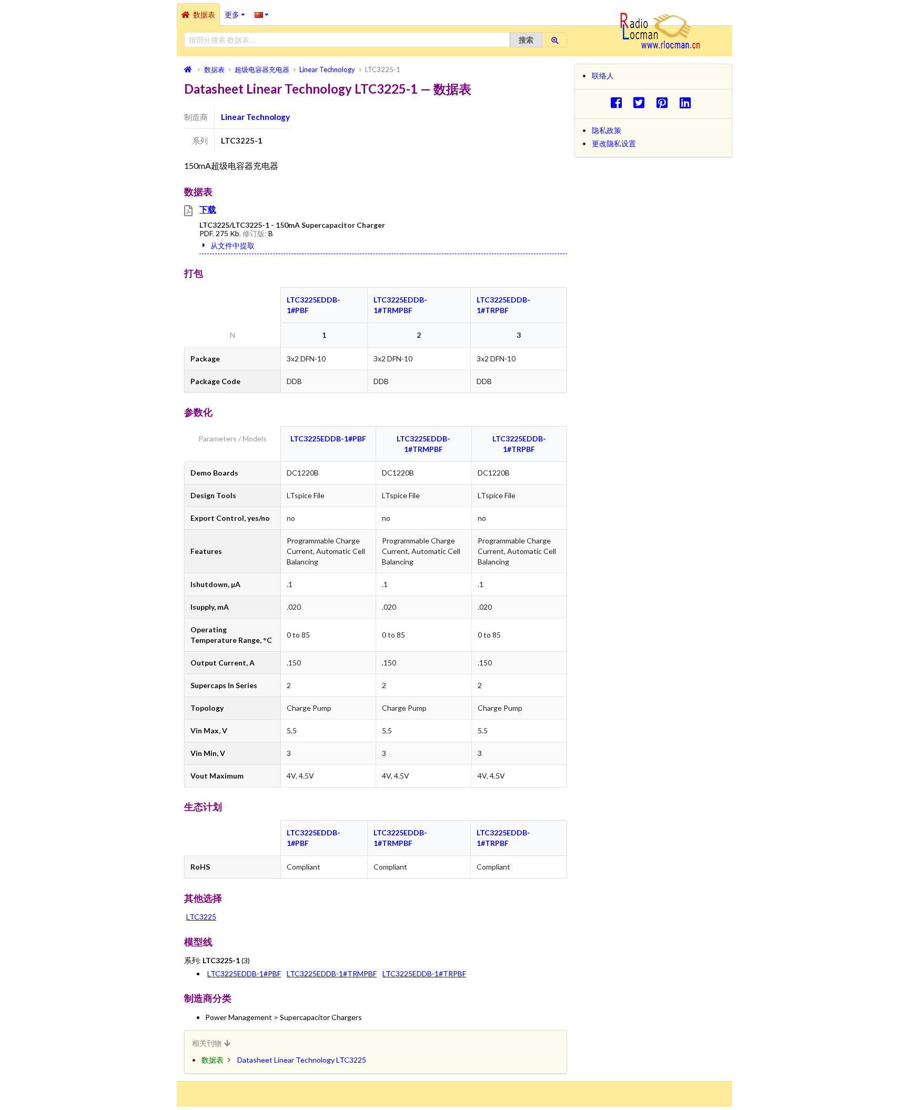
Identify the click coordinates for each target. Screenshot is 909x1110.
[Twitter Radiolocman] (642, 102)
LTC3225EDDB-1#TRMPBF (332, 973)
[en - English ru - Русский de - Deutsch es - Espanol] (262, 14)
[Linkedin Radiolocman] (688, 102)
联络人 (603, 75)
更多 (237, 11)
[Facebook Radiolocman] (619, 102)
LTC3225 (201, 916)
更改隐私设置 (614, 143)
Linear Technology (255, 117)
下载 (207, 209)
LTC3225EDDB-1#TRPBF (424, 973)
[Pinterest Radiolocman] (665, 102)
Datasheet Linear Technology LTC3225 (301, 1059)
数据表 (204, 14)
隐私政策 (606, 130)
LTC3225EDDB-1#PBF (328, 438)
